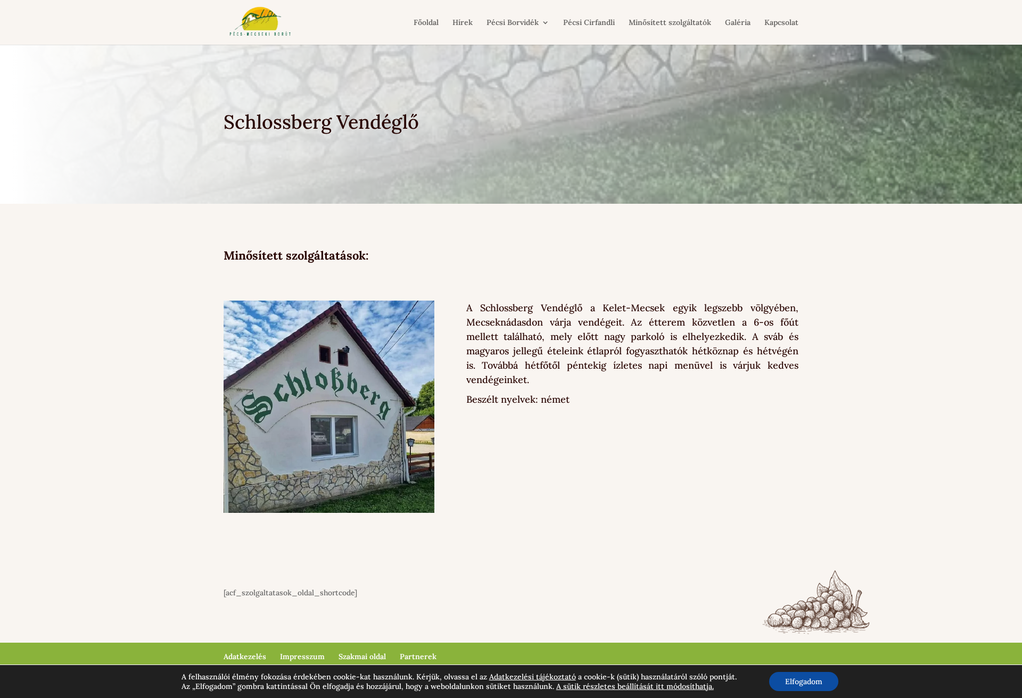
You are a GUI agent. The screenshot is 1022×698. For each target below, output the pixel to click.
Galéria (738, 23)
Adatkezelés (245, 656)
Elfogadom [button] (803, 681)
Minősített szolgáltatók (670, 23)
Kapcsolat (781, 23)
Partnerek (418, 656)
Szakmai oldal (362, 656)
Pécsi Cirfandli (589, 23)
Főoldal (426, 23)
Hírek (462, 23)
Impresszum (302, 656)
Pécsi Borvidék (513, 23)
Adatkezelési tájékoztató (532, 677)
